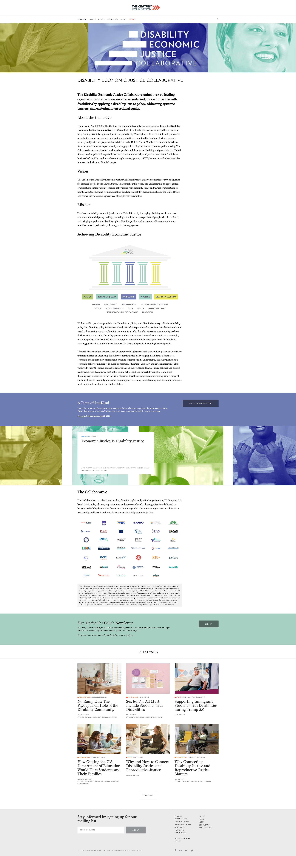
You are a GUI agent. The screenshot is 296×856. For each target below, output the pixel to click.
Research (81, 19)
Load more (148, 795)
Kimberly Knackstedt (115, 468)
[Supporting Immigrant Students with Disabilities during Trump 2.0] (197, 678)
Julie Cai (140, 468)
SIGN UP (208, 624)
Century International (181, 817)
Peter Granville (96, 781)
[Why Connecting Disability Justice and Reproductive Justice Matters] (197, 739)
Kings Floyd (84, 717)
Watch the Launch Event (200, 403)
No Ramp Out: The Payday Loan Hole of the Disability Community (97, 706)
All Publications (182, 838)
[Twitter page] (186, 850)
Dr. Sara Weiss (95, 717)
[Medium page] (192, 850)
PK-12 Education (182, 821)
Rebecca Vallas (100, 468)
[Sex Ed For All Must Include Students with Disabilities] (148, 678)
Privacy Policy (205, 828)
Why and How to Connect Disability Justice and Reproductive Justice (147, 766)
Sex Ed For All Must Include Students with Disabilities (144, 706)
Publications (113, 19)
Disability (95, 436)
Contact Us (204, 825)
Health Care (144, 697)
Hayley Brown (130, 468)
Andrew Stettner (100, 470)
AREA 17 (140, 850)
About (123, 19)
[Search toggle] (218, 19)
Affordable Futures (99, 697)
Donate (132, 19)
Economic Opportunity (180, 831)
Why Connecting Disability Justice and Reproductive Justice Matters (192, 768)
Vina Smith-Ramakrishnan (138, 717)
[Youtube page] (180, 850)
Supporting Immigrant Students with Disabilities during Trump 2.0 (196, 706)
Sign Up (136, 830)
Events (101, 19)
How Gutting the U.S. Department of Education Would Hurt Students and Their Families (98, 768)
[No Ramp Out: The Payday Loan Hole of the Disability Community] (99, 678)
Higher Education (98, 757)
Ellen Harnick (111, 717)
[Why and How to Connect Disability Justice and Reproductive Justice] (148, 739)
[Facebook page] (175, 850)
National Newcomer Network (194, 697)
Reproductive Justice (196, 757)
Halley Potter (83, 784)
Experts (92, 19)
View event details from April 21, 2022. (94, 416)
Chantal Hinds (110, 781)
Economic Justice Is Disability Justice (113, 441)
